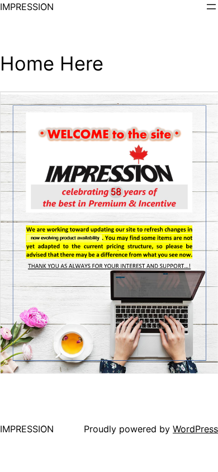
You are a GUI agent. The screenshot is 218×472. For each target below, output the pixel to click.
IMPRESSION (27, 6)
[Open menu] (211, 6)
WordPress (195, 429)
